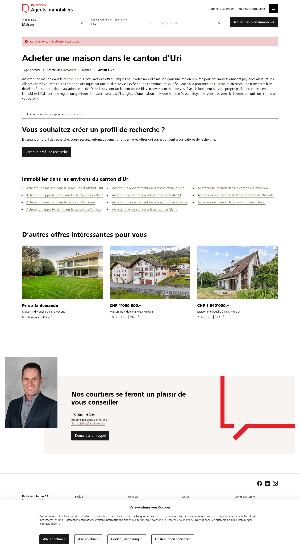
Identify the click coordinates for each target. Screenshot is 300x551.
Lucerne (220, 84)
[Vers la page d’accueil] (47, 9)
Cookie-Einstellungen (127, 539)
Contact (185, 496)
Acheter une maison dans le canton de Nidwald (146, 195)
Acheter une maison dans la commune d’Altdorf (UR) (64, 188)
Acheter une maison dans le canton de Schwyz (231, 202)
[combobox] (119, 24)
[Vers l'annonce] (62, 272)
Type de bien (29, 19)
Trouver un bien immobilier (254, 22)
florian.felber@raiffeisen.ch (88, 423)
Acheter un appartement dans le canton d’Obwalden (64, 195)
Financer (133, 496)
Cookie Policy (185, 519)
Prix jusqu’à (169, 23)
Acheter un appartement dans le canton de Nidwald (236, 195)
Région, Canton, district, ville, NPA (109, 19)
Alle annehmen (54, 539)
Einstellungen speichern (172, 539)
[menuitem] (221, 8)
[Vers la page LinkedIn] (267, 483)
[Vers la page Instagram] (275, 483)
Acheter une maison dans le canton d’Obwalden (233, 188)
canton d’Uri (72, 79)
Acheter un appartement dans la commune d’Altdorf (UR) (150, 188)
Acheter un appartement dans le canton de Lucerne (150, 202)
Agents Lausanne (244, 496)
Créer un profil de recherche (47, 152)
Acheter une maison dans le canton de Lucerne (60, 202)
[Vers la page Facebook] (259, 483)
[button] (273, 8)
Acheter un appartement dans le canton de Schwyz (63, 209)
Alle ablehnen (88, 539)
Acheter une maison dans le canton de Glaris (144, 209)
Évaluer (79, 496)
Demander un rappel (90, 436)
